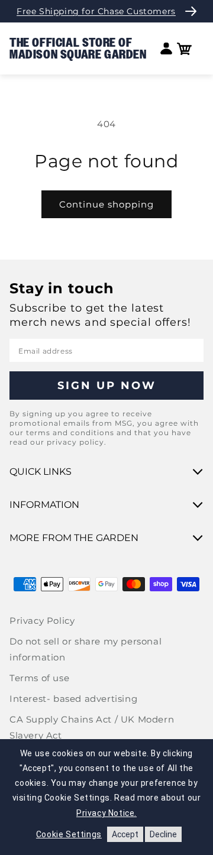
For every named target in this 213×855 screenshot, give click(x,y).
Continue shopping (106, 204)
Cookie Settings (69, 834)
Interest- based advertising (73, 698)
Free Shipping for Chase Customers (96, 11)
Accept (125, 834)
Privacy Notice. (106, 813)
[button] (184, 48)
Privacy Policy (42, 620)
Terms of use (39, 678)
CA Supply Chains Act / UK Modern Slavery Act (91, 727)
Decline (163, 834)
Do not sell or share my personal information (85, 649)
